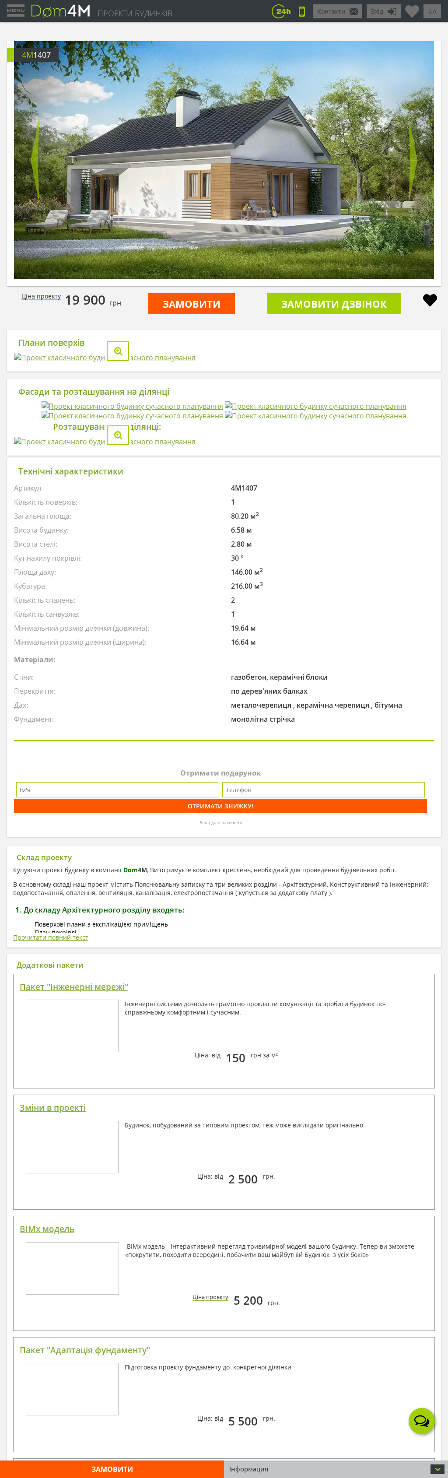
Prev (35, 160)
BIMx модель (47, 1229)
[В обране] (430, 301)
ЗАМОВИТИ (191, 303)
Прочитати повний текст (50, 937)
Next (413, 160)
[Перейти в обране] (412, 7)
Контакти (331, 11)
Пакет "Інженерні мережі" (74, 987)
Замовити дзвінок (334, 303)
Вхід (377, 11)
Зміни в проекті (53, 1107)
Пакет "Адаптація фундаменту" (85, 1350)
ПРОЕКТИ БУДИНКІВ (135, 13)
